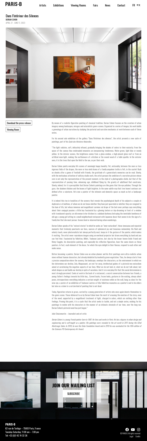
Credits (138, 436)
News (107, 5)
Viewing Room (13, 129)
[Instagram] (138, 429)
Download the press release (19, 123)
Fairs (95, 5)
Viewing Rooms (78, 5)
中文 (138, 5)
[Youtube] (133, 429)
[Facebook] (127, 429)
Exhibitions (58, 5)
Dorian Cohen (11, 19)
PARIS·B (13, 4)
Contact (121, 5)
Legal (131, 436)
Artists (42, 5)
